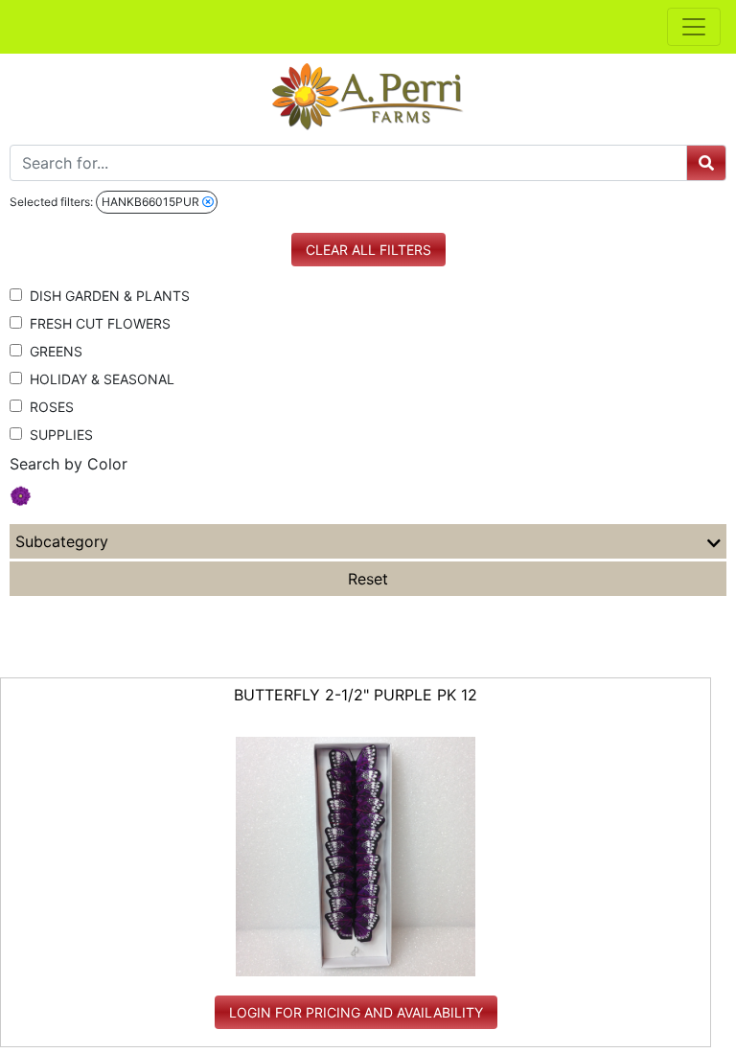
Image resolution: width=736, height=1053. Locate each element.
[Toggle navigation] (694, 27)
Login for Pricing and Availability (356, 1012)
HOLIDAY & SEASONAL (98, 379)
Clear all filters (368, 249)
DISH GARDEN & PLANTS (106, 295)
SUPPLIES (57, 434)
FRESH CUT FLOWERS (96, 323)
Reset (368, 578)
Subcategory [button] (61, 541)
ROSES (48, 407)
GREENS (52, 351)
